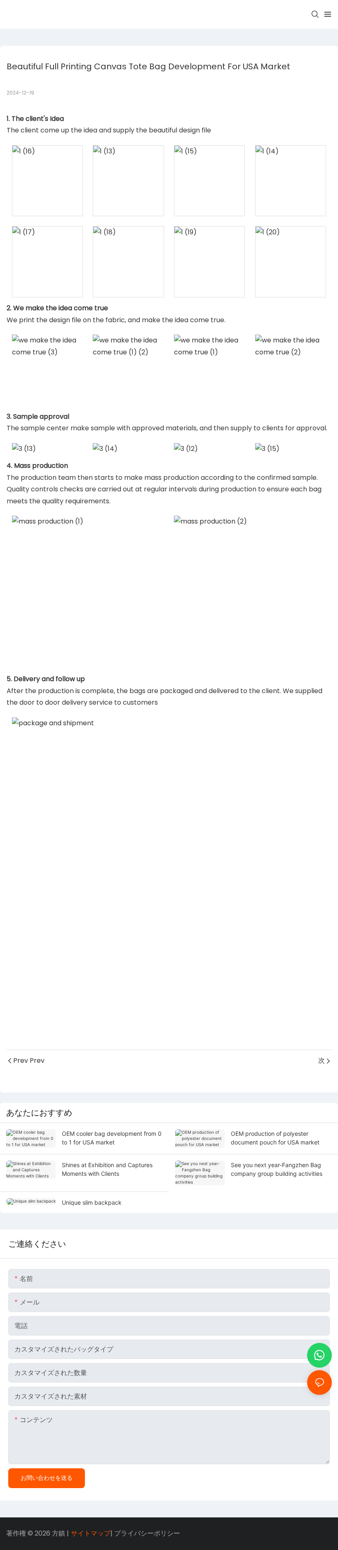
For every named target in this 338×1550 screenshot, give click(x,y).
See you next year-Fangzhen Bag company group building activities (276, 1169)
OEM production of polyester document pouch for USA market (275, 1138)
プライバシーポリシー (147, 1533)
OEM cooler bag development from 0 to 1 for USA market (112, 1138)
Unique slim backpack (92, 1202)
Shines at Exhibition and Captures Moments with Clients (107, 1169)
